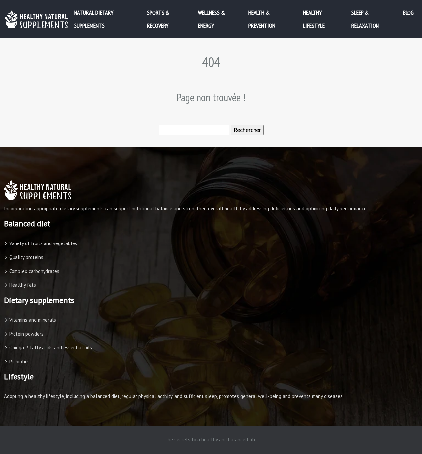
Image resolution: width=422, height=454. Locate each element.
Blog (408, 12)
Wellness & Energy (211, 19)
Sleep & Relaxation (365, 19)
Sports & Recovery (158, 19)
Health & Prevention (261, 19)
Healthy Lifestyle (314, 19)
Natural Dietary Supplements (93, 19)
